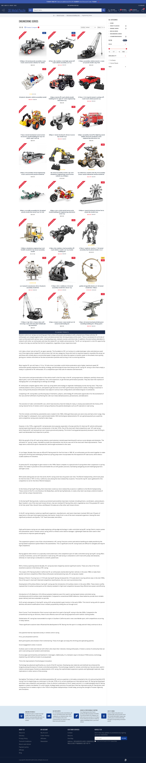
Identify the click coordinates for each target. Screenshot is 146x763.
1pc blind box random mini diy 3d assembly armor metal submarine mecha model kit (91, 173)
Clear (125, 40)
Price (110, 44)
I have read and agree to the (106, 741)
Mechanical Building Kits (73, 15)
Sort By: (83, 27)
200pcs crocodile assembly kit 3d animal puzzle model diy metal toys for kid (33, 211)
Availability (112, 56)
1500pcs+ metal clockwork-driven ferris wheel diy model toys (91, 211)
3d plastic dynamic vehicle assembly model (32, 97)
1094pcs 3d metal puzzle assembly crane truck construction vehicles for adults (33, 62)
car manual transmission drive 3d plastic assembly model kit (33, 286)
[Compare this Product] (44, 208)
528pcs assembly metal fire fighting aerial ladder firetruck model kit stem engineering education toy (91, 136)
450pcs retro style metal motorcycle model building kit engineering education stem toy (62, 212)
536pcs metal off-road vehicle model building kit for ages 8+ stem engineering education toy (62, 98)
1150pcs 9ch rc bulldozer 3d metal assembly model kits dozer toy (62, 286)
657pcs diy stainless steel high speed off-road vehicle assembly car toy (62, 62)
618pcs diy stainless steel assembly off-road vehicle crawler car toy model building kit (62, 249)
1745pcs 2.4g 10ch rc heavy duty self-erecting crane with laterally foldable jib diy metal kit (33, 323)
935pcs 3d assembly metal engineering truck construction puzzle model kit (32, 173)
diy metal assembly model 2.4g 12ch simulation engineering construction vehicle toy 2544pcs (62, 174)
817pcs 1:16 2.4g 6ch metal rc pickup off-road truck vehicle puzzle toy (91, 98)
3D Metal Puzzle (17, 10)
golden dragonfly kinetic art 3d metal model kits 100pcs (91, 286)
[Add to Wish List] (41, 208)
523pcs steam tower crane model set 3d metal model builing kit (62, 323)
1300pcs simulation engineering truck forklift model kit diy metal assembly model (33, 249)
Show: (99, 27)
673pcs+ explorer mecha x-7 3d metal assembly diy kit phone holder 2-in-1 (91, 249)
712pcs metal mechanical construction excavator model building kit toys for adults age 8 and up (32, 136)
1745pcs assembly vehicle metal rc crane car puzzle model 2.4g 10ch (91, 62)
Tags (110, 66)
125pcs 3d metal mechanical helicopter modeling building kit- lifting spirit (91, 323)
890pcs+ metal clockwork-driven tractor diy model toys (62, 135)
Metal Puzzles (60, 15)
